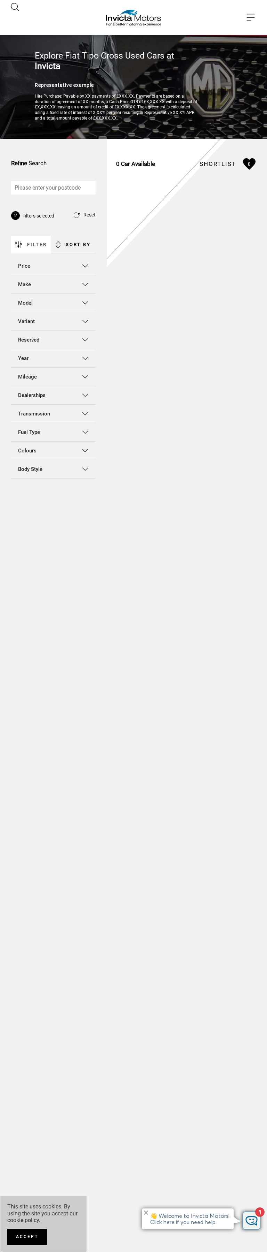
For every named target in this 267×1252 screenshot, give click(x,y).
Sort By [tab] (78, 244)
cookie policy (23, 1220)
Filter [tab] (37, 244)
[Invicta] (133, 17)
